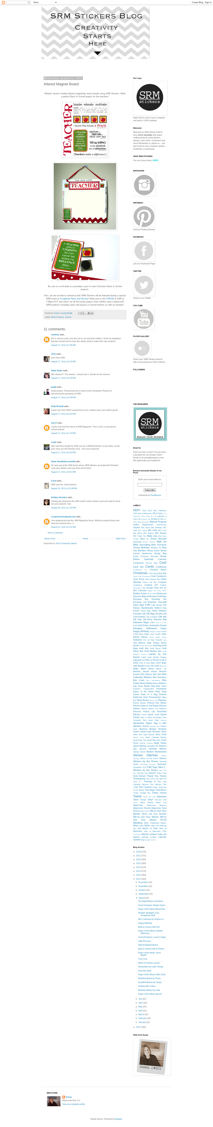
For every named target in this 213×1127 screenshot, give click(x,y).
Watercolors (144, 811)
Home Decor (140, 637)
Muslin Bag (149, 686)
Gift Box (159, 614)
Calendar (149, 559)
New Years (161, 686)
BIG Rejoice (148, 533)
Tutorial (163, 793)
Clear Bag (153, 573)
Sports (136, 746)
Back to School (148, 539)
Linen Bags (161, 663)
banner (136, 837)
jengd (53, 387)
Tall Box (140, 773)
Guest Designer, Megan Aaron (151, 905)
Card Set (138, 566)
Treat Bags (150, 790)
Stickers (162, 758)
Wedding (137, 822)
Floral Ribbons (159, 611)
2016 (144, 511)
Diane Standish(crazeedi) (63, 461)
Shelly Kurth (145, 731)
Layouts (137, 660)
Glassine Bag (159, 619)
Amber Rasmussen (143, 525)
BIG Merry (137, 533)
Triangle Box (145, 793)
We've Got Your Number (154, 814)
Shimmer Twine (159, 731)
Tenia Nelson (139, 776)
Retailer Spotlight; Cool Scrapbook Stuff (148, 914)
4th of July (157, 513)
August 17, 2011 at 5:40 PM (63, 414)
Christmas (140, 573)
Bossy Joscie (153, 550)
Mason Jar (161, 669)
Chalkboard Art (140, 570)
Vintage (143, 800)
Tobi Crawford (145, 787)
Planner (162, 700)
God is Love (161, 622)
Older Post (120, 538)
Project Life (149, 711)
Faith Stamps (156, 605)
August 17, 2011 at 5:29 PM (63, 378)
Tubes (155, 792)
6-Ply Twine (145, 516)
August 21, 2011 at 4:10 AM (63, 527)
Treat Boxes (160, 790)
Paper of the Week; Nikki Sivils (152, 974)
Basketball (137, 542)
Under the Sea (149, 797)
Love (156, 665)
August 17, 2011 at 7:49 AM (63, 345)
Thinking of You (152, 781)
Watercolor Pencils (141, 808)
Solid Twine (160, 743)
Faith (147, 604)
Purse (144, 715)
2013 (138, 871)
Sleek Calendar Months (155, 737)
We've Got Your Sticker (146, 816)
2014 (138, 867)
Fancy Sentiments (143, 607)
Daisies (163, 585)
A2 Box (154, 519)
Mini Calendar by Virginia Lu (151, 919)
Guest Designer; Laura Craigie (152, 937)
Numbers (137, 689)
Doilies (136, 593)
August (141, 898)
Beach (145, 542)
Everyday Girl (159, 599)
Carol (53, 481)
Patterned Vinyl (140, 697)
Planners (162, 709)
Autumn (136, 527)
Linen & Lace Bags (147, 663)
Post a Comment (55, 533)
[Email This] (79, 313)
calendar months (149, 837)
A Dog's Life (145, 519)
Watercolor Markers (157, 805)
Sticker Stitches (145, 755)
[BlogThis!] (82, 313)
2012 (138, 875)
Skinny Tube (138, 737)
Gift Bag (150, 613)
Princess (137, 711)
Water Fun (161, 802)
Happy (163, 628)
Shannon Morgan (147, 729)
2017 (138, 856)
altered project (149, 834)
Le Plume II (155, 660)
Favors (136, 611)
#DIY (136, 510)
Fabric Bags (138, 605)
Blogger (118, 1119)
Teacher (68, 317)
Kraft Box (143, 648)
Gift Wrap (147, 619)
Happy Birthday (141, 631)
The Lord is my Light (154, 779)
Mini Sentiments (153, 680)
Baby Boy (157, 536)
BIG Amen (145, 528)
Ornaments (161, 689)
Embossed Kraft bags (156, 596)
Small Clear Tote (140, 740)
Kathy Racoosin (146, 646)
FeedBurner (155, 495)
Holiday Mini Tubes (147, 986)
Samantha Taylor (142, 723)
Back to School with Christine (151, 949)
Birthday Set (156, 548)
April (140, 1010)
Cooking (148, 585)
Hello (164, 634)
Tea (146, 773)
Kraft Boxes (155, 648)
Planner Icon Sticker (157, 703)
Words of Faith (149, 828)
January (142, 1022)
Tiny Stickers (156, 784)
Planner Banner (139, 703)
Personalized (155, 697)
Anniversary (161, 525)
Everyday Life (139, 602)
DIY (156, 585)
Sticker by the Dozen (149, 758)
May (140, 1006)
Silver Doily (161, 734)
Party (157, 691)
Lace (143, 657)
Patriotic (162, 694)
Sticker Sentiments (156, 751)
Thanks (163, 776)
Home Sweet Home (158, 637)
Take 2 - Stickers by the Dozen (149, 768)
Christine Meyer (158, 570)
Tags (154, 767)
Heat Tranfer (155, 634)
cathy (53, 442)
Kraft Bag (157, 645)
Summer (161, 764)
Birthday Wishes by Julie (149, 990)
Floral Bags (146, 611)
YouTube (136, 834)
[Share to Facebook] (89, 313)
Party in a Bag (149, 694)
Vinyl (150, 799)
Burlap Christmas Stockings (145, 556)
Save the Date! (144, 971)
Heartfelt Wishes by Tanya (150, 982)
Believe (152, 542)
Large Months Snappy (156, 657)
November (143, 886)
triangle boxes (150, 840)
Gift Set (162, 616)
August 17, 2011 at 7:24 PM (63, 433)
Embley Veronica (59, 497)
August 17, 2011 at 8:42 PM (63, 452)
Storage (152, 764)
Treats (135, 793)
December (143, 882)
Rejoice (163, 720)
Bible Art (161, 541)
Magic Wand (139, 668)
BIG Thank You (139, 536)
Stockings (144, 764)
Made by (163, 666)
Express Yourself (157, 602)
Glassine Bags (141, 622)
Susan (69, 1097)
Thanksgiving (139, 779)
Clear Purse (138, 579)
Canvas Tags (152, 563)
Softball (150, 743)
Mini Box (157, 674)
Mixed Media (146, 683)
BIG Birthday (156, 528)
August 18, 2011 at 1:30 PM (63, 508)
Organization (148, 689)
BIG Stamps (160, 533)
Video (135, 799)
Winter (147, 825)
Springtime (151, 746)
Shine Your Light (140, 734)
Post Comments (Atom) (66, 543)
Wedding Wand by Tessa (149, 978)
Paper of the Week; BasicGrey (151, 909)
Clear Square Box (152, 579)
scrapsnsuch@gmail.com (63, 517)
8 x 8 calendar (157, 516)
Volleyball (158, 800)
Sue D (54, 423)
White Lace (138, 825)
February (142, 1018)
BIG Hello (152, 530)
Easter (144, 593)
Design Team (153, 588)
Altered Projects (57, 317)
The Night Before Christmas (150, 901)
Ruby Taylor (56, 370)
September (143, 894)
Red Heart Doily (151, 720)
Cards (149, 566)
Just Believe (139, 643)
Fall (164, 605)
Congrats (162, 582)
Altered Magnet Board (148, 945)
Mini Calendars (159, 677)
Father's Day (160, 608)
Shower (151, 734)
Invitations (137, 640)
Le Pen (146, 660)
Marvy (151, 668)
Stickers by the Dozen (145, 761)
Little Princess (144, 941)
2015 (138, 863)
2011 (138, 879)
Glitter (152, 622)
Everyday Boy (140, 599)
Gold (135, 625)
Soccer (142, 743)
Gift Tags (137, 619)
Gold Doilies (143, 625)
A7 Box (161, 519)
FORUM (110, 298)
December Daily (139, 588)
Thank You (153, 776)
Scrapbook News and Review (74, 298)
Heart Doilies (144, 634)
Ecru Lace (152, 594)
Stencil (142, 752)
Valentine (161, 796)
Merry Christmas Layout (149, 963)
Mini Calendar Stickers (149, 675)
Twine (137, 796)
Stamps (136, 752)
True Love (142, 959)
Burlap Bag (160, 553)
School (145, 726)
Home (85, 538)
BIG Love (162, 530)
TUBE (149, 767)
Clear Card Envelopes (141, 576)
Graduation (154, 625)
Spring (142, 745)
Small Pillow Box (154, 740)
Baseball (162, 539)
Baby (149, 535)
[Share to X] (86, 313)
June (140, 1003)
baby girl (162, 834)
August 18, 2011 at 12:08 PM (64, 488)
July (140, 999)
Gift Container (152, 617)
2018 (138, 852)
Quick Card (153, 714)
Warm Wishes (146, 802)
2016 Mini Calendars (157, 511)
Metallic (154, 671)
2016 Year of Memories (142, 513)
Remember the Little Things (150, 967)
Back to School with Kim (149, 927)
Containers (137, 585)
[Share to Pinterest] (92, 313)
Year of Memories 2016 (155, 831)
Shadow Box (155, 726)
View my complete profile (73, 1104)
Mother (155, 683)
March (141, 1014)
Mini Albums (146, 674)
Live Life (149, 666)
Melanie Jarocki (141, 671)
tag (143, 840)
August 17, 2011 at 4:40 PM (63, 361)
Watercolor (138, 805)
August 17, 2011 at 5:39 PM (63, 397)
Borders (142, 550)
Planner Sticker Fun (149, 709)
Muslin (140, 686)
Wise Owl (155, 826)
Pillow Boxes (142, 700)
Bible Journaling (141, 544)
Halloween (151, 628)
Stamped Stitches (157, 749)
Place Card (153, 700)
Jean (53, 354)
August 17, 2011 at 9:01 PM (63, 472)
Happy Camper (156, 631)
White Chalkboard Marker (155, 823)
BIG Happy (142, 530)
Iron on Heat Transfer (152, 640)
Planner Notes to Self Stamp (146, 706)
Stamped (142, 749)
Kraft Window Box (153, 651)
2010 (138, 1027)
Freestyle (137, 614)
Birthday (145, 547)
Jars (164, 640)
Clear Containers (158, 576)
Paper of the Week (143, 691)
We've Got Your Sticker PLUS (149, 818)
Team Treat (161, 773)
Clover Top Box (150, 582)
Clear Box (161, 573)
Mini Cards (138, 680)
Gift (143, 614)
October (142, 890)
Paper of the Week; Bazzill (150, 994)
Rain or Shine (146, 717)
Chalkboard (161, 567)
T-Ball (144, 767)
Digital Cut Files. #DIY (157, 591)
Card (162, 562)
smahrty (55, 334)
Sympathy (137, 767)
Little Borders (139, 666)
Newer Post (49, 538)
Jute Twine (153, 642)
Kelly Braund (57, 406)
